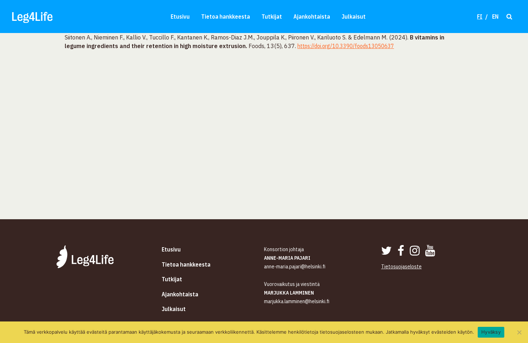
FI (479, 16)
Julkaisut (354, 16)
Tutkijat (271, 16)
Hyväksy (491, 332)
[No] (519, 332)
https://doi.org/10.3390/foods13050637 (345, 46)
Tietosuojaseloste (401, 266)
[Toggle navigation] (508, 16)
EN (495, 16)
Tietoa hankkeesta (225, 16)
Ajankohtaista (311, 16)
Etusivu (180, 16)
